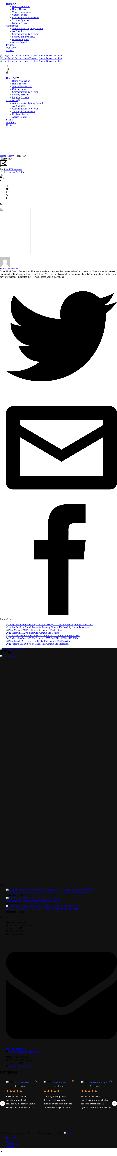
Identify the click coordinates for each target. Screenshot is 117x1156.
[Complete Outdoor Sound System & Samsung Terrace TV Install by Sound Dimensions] (49, 624)
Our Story (11, 47)
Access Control (19, 42)
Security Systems (20, 20)
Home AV (11, 1138)
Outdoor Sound (19, 14)
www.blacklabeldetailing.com (22, 1066)
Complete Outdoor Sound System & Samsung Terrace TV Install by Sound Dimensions (48, 627)
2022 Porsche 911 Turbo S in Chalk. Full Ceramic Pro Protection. (37, 643)
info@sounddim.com (16, 1048)
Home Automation (21, 6)
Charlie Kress (22, 1082)
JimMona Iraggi (98, 1082)
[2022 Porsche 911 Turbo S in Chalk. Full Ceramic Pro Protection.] (39, 641)
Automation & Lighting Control (27, 28)
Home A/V (11, 3)
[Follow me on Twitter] (61, 391)
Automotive (12, 1141)
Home (3, 155)
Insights (10, 45)
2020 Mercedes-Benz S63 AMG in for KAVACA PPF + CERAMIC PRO (42, 638)
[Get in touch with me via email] (61, 502)
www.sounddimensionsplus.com (23, 1051)
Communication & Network (25, 17)
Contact (10, 50)
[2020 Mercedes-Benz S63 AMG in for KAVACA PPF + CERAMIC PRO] (43, 635)
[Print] (1, 204)
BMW (11, 155)
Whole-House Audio (22, 12)
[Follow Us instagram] (5, 653)
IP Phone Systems (20, 39)
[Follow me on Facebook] (61, 614)
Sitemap (10, 1146)
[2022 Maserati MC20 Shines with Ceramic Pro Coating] (34, 630)
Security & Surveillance (23, 36)
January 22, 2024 (16, 172)
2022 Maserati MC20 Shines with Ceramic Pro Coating (32, 632)
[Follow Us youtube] (9, 653)
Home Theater (19, 9)
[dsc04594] (0, 158)
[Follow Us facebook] (2, 653)
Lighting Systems (20, 23)
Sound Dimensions (13, 169)
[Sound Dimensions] (31, 58)
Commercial (12, 25)
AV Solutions (18, 31)
